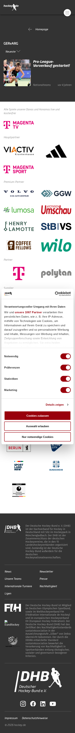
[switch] (65, 367)
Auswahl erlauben (37, 426)
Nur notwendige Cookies (37, 436)
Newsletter (46, 571)
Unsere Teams (13, 578)
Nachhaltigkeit (48, 586)
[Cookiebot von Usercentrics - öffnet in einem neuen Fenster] (55, 293)
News (8, 571)
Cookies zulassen (37, 415)
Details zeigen (55, 404)
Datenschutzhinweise (35, 718)
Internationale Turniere (18, 586)
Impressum (11, 718)
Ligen (8, 593)
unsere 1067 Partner (28, 312)
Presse (43, 578)
